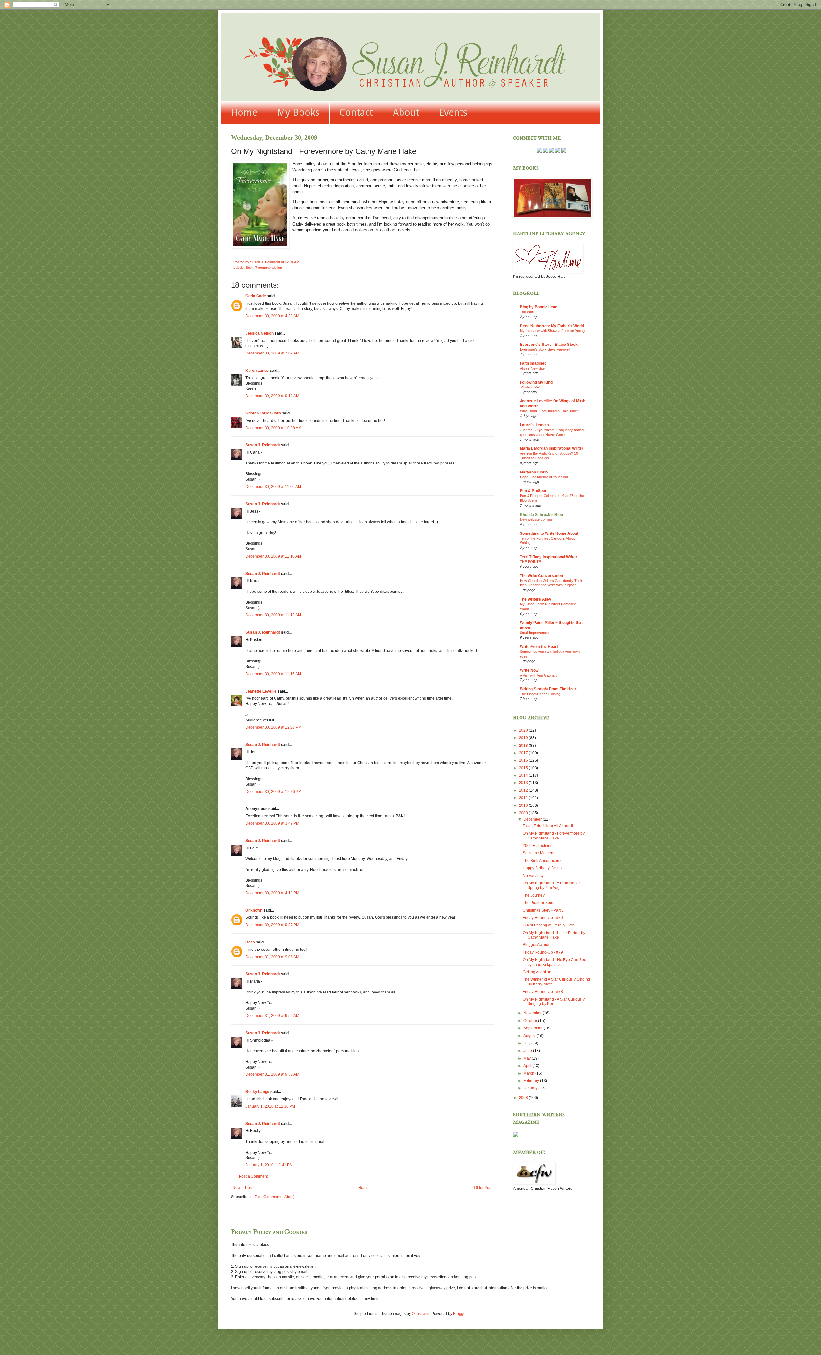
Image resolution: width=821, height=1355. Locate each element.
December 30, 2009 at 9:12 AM (272, 396)
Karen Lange (257, 370)
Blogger (460, 1313)
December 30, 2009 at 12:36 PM (273, 791)
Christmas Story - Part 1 (543, 910)
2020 (524, 730)
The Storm (528, 312)
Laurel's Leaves (534, 425)
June (528, 1050)
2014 (524, 775)
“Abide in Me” (530, 387)
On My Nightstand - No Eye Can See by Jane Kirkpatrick (554, 962)
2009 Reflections (537, 845)
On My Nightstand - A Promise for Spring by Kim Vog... (551, 885)
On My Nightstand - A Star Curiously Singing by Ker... (554, 1001)
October (530, 1020)
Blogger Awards (536, 944)
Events (453, 112)
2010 (524, 805)
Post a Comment (253, 1176)
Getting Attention (537, 972)
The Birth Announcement (544, 860)
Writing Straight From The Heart (549, 689)
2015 (524, 768)
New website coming (536, 519)
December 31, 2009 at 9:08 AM (272, 957)
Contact (356, 112)
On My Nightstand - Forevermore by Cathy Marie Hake (554, 835)
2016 (524, 760)
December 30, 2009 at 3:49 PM (272, 823)
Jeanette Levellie (260, 691)
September (533, 1028)
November (533, 1013)
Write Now (529, 670)
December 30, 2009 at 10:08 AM (273, 428)
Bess (250, 942)
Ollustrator (420, 1313)
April (527, 1065)
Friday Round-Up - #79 (543, 952)
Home (244, 112)
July (527, 1043)
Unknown (253, 910)
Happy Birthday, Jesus (542, 868)
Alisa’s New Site (532, 368)
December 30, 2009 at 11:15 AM (273, 674)
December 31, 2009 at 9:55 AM (272, 1015)
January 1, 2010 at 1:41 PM (269, 1165)
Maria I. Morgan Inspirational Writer (551, 448)
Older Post (483, 1187)
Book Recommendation (264, 267)
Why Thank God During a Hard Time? (549, 411)
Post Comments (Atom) (275, 1197)
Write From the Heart (539, 646)
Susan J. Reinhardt (262, 445)
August (530, 1036)
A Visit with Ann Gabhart (538, 675)
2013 (524, 782)
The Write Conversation (541, 576)
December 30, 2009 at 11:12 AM (273, 615)
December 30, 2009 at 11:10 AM (273, 556)
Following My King (536, 382)
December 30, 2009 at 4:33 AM (272, 316)
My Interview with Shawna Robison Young (552, 331)
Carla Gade (255, 296)
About (406, 112)
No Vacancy (533, 876)
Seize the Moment (538, 853)
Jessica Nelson (259, 333)
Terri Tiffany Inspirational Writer (548, 557)
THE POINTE (530, 562)
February (531, 1080)
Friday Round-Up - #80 (543, 918)
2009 (524, 813)
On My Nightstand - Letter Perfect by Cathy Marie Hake (554, 935)
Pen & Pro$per (533, 491)
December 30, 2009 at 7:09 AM (272, 353)
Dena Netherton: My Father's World (552, 326)
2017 (524, 753)
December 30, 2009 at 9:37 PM (272, 925)
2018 (524, 745)
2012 (524, 790)
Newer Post (243, 1187)
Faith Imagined (533, 363)
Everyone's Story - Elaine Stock (549, 344)
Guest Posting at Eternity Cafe (549, 925)
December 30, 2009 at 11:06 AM (273, 486)
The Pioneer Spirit (538, 902)
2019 (524, 738)
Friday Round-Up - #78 (543, 991)
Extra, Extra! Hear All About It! (548, 826)
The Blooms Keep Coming (540, 694)
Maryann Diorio (534, 472)
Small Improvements (536, 633)
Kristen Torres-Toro (263, 413)
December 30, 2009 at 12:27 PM (273, 727)
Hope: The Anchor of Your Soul (544, 477)
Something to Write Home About (549, 533)
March (529, 1073)
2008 (524, 1097)
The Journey (534, 895)
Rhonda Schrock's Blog (541, 514)
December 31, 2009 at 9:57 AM (272, 1074)
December (533, 819)
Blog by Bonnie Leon (538, 307)
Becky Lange (257, 1091)
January (530, 1088)
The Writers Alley (535, 599)
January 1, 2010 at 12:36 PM (270, 1106)
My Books (298, 112)
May (527, 1058)
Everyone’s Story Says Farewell (545, 349)
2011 (524, 798)
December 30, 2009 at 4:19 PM (272, 893)
